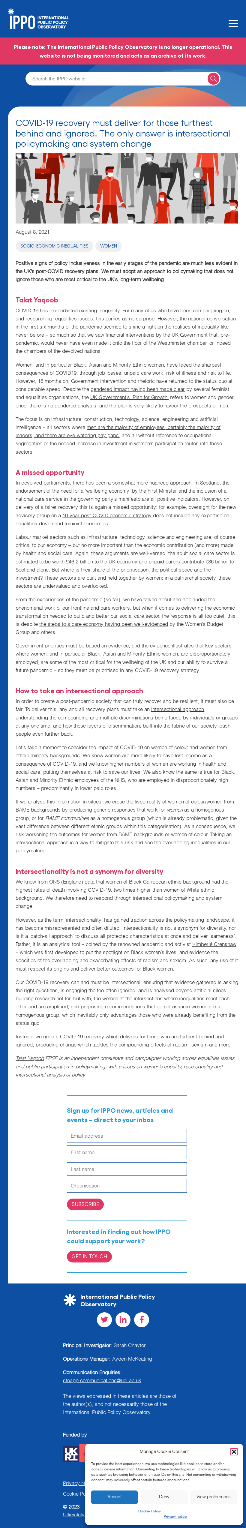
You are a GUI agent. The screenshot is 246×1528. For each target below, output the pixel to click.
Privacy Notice (79, 1483)
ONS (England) (66, 882)
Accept (114, 1497)
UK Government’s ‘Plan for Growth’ (129, 397)
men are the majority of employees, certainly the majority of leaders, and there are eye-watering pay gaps (118, 431)
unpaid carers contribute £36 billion (188, 562)
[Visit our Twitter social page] (104, 1319)
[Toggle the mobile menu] (233, 23)
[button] (234, 1452)
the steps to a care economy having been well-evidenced (103, 624)
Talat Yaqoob (30, 1058)
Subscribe (85, 1204)
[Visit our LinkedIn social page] (123, 1319)
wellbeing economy (107, 491)
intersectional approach (177, 709)
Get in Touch (89, 1256)
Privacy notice (175, 1517)
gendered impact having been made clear (138, 389)
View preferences (213, 1497)
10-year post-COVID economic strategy (107, 515)
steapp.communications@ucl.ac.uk (102, 1380)
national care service (39, 499)
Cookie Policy (149, 1511)
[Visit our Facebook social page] (141, 1319)
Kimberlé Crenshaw (214, 944)
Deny (164, 1497)
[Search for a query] (213, 78)
